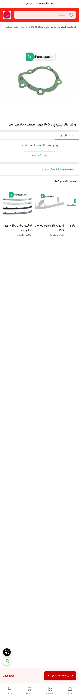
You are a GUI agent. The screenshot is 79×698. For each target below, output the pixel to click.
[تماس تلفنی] (7, 652)
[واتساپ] (7, 661)
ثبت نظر (36, 155)
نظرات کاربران (67, 135)
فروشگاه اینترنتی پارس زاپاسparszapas (52, 27)
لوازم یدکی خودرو (14, 27)
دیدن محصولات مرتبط (60, 676)
